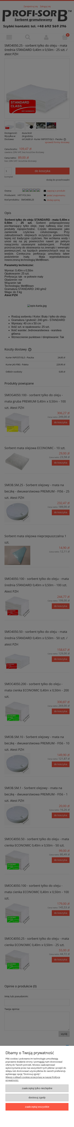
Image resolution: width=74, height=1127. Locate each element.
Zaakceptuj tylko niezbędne (37, 1088)
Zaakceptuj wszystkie (37, 1106)
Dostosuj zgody (37, 1097)
